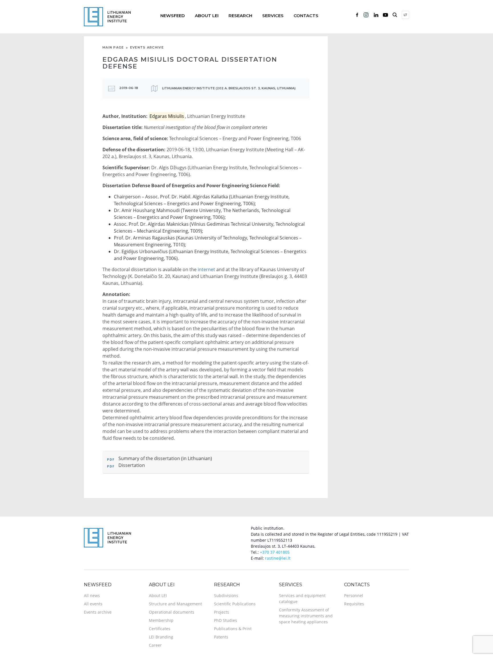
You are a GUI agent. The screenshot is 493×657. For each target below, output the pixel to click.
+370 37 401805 (275, 552)
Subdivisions (226, 595)
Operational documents (171, 612)
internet (206, 269)
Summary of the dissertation (149, 458)
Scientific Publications (235, 603)
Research (240, 15)
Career (155, 645)
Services (273, 15)
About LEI (207, 15)
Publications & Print (233, 628)
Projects (221, 612)
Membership (161, 620)
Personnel (353, 595)
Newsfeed (172, 15)
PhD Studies (225, 620)
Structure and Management (175, 603)
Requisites (354, 603)
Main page (113, 47)
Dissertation (131, 465)
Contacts (306, 15)
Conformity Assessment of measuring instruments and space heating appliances (306, 615)
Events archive (147, 47)
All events (93, 603)
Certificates (159, 628)
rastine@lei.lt (277, 558)
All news (92, 595)
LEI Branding (161, 637)
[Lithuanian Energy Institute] (107, 16)
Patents (221, 637)
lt (405, 15)
